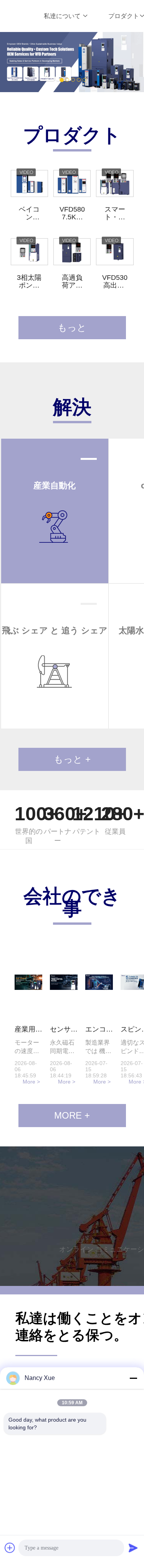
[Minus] (133, 1378)
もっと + (72, 759)
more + (72, 1115)
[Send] (133, 1547)
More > (31, 1082)
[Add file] (10, 1547)
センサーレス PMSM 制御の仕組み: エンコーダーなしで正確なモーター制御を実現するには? (64, 1029)
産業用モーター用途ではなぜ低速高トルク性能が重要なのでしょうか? (28, 1029)
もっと (72, 327)
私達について (63, 16)
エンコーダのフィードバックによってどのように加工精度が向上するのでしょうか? (99, 1029)
